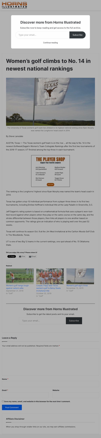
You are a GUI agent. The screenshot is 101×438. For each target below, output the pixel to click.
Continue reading (50, 42)
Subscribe (77, 35)
